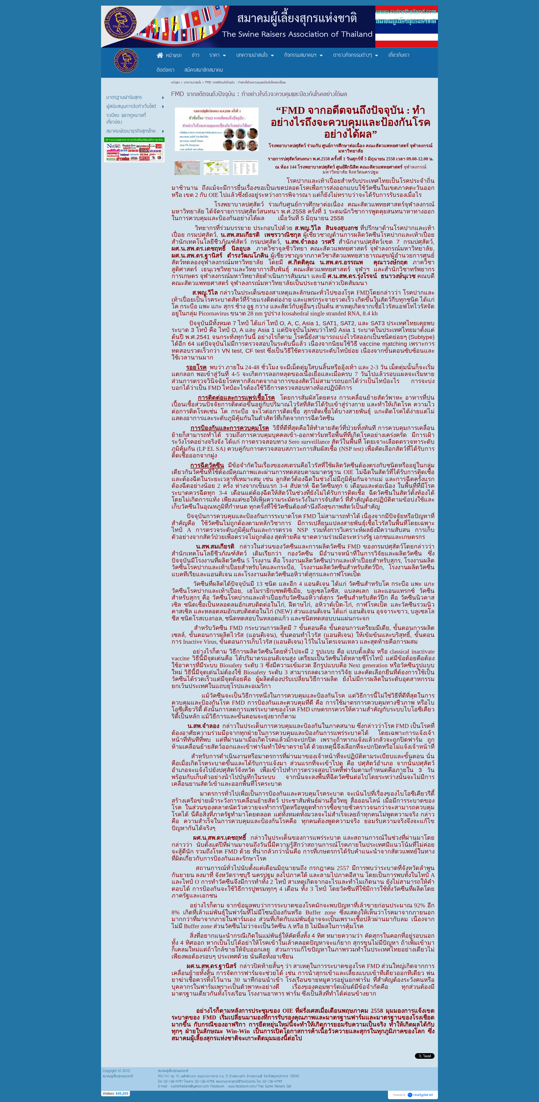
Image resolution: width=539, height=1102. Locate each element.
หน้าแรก (176, 83)
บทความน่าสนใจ (192, 83)
